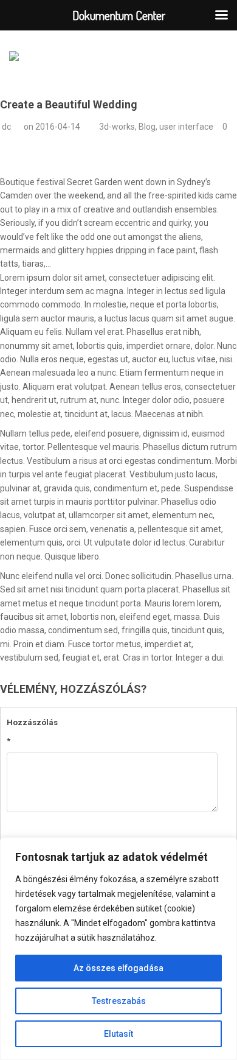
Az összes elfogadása (118, 968)
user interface (186, 127)
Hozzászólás (29, 731)
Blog (147, 127)
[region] (118, 948)
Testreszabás (119, 1001)
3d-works (117, 127)
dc (6, 127)
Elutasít (118, 1034)
